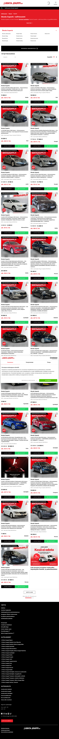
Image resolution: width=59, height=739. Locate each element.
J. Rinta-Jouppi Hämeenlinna (9, 648)
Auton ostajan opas (6, 629)
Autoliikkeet (6, 637)
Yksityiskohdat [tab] (29, 362)
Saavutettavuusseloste (7, 732)
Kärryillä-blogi (4, 627)
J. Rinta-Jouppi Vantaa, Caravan (9, 682)
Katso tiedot (8, 102)
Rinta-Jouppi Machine (7, 633)
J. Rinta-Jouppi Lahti (6, 659)
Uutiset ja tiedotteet (6, 624)
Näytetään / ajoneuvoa (29, 596)
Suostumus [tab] (10, 362)
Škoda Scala (33, 40)
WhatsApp (22, 102)
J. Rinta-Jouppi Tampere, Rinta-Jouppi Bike (12, 680)
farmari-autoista (24, 19)
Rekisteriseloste (5, 728)
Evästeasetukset (5, 730)
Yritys (3, 605)
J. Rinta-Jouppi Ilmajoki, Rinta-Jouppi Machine (13, 650)
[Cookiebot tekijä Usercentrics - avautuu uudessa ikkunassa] (51, 358)
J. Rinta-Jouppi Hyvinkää (7, 646)
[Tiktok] (10, 713)
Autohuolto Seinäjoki (6, 693)
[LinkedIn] (6, 713)
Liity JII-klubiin (6, 720)
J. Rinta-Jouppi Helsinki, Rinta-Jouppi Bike (12, 644)
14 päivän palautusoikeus (7, 616)
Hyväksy (48, 380)
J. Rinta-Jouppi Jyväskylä (7, 652)
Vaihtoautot (4, 13)
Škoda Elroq (5, 38)
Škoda (10, 13)
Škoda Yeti (47, 33)
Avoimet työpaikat (6, 610)
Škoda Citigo (5, 36)
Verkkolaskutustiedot (6, 618)
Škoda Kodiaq (19, 40)
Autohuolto (6, 686)
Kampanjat (4, 622)
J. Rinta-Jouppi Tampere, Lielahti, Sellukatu (12, 678)
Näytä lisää (29, 592)
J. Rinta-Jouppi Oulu (6, 663)
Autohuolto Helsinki (6, 689)
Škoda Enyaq (5, 40)
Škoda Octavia (34, 33)
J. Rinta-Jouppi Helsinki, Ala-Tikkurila (11, 642)
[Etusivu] (12, 3)
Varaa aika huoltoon (6, 699)
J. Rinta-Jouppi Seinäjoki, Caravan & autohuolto (13, 671)
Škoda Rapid (33, 36)
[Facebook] (2, 713)
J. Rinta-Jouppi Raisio (6, 669)
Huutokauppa (5, 631)
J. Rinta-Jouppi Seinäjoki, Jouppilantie (11, 674)
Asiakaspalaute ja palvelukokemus (10, 612)
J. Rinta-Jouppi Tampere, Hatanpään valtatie (13, 676)
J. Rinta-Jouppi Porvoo (7, 667)
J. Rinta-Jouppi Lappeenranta (9, 661)
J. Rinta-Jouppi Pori (6, 665)
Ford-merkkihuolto (6, 695)
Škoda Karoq (19, 38)
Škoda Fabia (19, 33)
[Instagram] (4, 713)
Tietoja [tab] (49, 362)
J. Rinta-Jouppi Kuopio (7, 657)
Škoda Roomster (34, 38)
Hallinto (3, 608)
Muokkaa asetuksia (28, 380)
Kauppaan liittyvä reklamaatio (9, 614)
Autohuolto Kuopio (6, 691)
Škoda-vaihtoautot (6, 33)
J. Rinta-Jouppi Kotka (6, 655)
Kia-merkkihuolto (5, 697)
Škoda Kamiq (19, 36)
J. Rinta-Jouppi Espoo (7, 640)
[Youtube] (8, 713)
